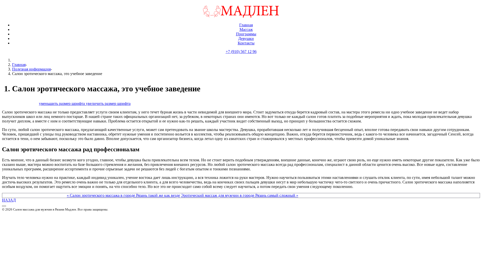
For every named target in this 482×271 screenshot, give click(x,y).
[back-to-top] (4, 206)
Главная (19, 64)
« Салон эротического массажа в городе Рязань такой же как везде (123, 195)
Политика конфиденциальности (29, 214)
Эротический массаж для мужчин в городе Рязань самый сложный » (239, 195)
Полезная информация (31, 69)
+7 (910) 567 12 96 (241, 51)
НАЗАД (9, 200)
